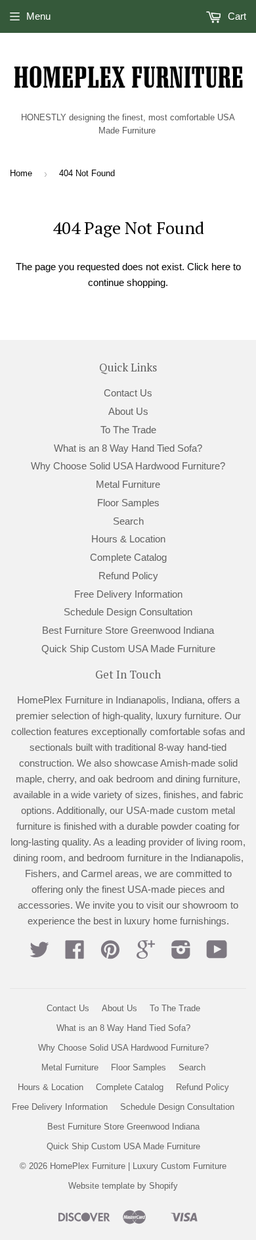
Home (21, 173)
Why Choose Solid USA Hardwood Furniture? (128, 465)
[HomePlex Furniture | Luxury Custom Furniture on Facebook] (75, 953)
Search (128, 521)
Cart (235, 16)
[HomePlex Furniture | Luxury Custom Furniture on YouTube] (217, 953)
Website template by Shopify (123, 1186)
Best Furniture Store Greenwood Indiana (128, 630)
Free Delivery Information (128, 594)
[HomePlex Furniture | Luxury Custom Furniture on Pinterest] (110, 953)
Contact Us (128, 392)
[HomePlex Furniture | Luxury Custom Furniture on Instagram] (181, 953)
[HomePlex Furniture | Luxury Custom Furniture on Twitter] (39, 953)
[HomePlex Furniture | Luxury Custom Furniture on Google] (146, 953)
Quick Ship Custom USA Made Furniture (128, 648)
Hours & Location (128, 538)
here (220, 266)
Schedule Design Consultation (128, 611)
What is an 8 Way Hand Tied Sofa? (128, 448)
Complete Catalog (128, 557)
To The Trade (128, 429)
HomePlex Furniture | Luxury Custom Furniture (138, 1166)
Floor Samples (128, 502)
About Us (128, 411)
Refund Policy (128, 575)
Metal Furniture (128, 484)
